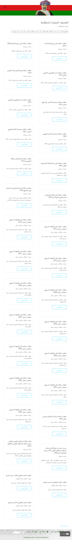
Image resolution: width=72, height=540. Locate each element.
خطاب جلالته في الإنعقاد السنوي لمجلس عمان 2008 (55, 291)
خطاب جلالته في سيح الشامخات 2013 (55, 44)
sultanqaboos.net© (28, 537)
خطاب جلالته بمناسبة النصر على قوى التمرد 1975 (54, 103)
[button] (67, 527)
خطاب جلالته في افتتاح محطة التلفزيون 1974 (21, 159)
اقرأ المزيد (59, 58)
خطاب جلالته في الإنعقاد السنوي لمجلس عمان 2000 (20, 410)
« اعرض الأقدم (64, 526)
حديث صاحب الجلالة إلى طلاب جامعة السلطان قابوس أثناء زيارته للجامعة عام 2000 (55, 450)
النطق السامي (63, 31)
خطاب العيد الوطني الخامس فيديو (19, 502)
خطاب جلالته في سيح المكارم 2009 (19, 43)
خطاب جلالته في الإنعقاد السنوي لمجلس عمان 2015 (20, 220)
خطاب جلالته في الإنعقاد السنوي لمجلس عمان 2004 (55, 354)
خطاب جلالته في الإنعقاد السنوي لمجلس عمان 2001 (55, 386)
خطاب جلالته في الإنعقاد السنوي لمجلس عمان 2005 (20, 347)
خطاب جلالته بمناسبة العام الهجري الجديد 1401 (19, 130)
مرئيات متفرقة (16, 31)
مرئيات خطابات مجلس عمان (31, 31)
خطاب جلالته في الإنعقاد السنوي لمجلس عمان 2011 (20, 252)
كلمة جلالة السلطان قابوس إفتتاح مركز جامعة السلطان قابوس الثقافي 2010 (19, 443)
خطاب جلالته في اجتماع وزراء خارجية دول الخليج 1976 (18, 189)
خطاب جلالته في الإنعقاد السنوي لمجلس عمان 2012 (55, 227)
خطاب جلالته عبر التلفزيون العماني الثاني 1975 (54, 74)
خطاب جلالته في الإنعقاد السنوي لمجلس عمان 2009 (20, 284)
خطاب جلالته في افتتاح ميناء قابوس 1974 (19, 71)
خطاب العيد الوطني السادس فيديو (54, 482)
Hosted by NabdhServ (42, 537)
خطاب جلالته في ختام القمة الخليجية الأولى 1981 (53, 164)
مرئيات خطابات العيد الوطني (49, 31)
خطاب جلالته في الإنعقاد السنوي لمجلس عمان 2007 (20, 315)
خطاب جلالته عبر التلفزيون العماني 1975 (19, 101)
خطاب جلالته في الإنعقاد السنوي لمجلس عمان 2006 (55, 322)
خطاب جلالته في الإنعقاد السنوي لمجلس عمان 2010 (55, 259)
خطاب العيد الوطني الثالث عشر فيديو (18, 475)
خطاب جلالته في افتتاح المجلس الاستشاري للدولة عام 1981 (55, 196)
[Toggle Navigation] (5, 7)
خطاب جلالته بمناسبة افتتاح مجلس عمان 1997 (54, 417)
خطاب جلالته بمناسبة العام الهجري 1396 (54, 135)
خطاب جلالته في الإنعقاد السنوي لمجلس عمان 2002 (20, 379)
